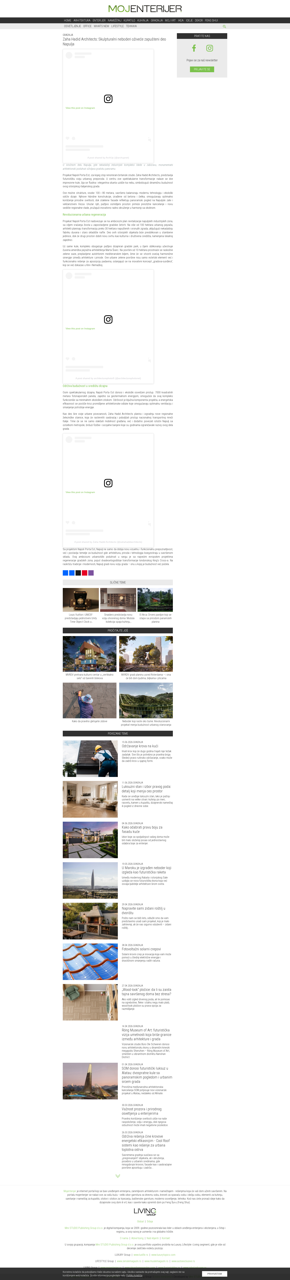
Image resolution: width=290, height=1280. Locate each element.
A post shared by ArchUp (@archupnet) (108, 157)
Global (140, 1221)
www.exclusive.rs (183, 1261)
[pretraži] (224, 27)
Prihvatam (214, 1273)
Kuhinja (143, 20)
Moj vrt (170, 20)
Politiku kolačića (134, 1275)
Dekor (199, 20)
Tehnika (131, 26)
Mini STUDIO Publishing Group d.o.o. (84, 1228)
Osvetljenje (72, 26)
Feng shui (211, 20)
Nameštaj (114, 20)
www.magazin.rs (129, 1261)
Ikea (181, 20)
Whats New (101, 26)
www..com (163, 1254)
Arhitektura (82, 20)
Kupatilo (129, 20)
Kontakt (166, 1238)
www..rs (141, 1254)
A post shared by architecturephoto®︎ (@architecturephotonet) (108, 378)
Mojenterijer (70, 1191)
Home (67, 20)
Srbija (150, 1221)
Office (87, 26)
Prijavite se (202, 69)
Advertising (137, 1238)
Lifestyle (117, 26)
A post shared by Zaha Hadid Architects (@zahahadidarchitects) (108, 542)
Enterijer (99, 20)
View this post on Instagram (80, 108)
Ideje (189, 20)
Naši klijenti (153, 1238)
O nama (124, 1238)
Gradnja (157, 20)
